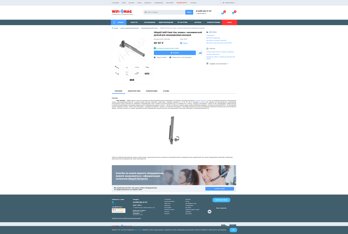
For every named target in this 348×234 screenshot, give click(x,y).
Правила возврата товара (192, 209)
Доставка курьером (213, 38)
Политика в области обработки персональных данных (126, 218)
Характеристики (134, 91)
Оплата (139, 3)
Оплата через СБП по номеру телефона (220, 52)
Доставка (131, 3)
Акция (229, 22)
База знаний (169, 3)
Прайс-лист (167, 203)
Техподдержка (158, 3)
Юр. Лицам (188, 207)
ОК (233, 230)
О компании (115, 3)
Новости (134, 22)
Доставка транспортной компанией (219, 43)
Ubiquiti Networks (201, 100)
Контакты (193, 3)
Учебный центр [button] (181, 3)
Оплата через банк (213, 54)
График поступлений (217, 64)
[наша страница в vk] (209, 211)
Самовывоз (210, 35)
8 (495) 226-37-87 (203, 11)
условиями (139, 230)
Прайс (124, 3)
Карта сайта (188, 213)
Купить (176, 53)
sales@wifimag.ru (117, 207)
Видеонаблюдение (166, 22)
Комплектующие (213, 22)
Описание (118, 91)
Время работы (202, 13)
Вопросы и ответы (169, 209)
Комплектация (151, 91)
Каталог (121, 22)
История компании (169, 201)
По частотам (182, 22)
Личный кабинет (230, 3)
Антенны (197, 22)
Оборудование (149, 22)
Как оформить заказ (190, 203)
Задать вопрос (162, 57)
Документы (148, 3)
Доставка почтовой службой (216, 40)
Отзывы (166, 91)
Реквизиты (188, 211)
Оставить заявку (220, 188)
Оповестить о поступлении (181, 57)
